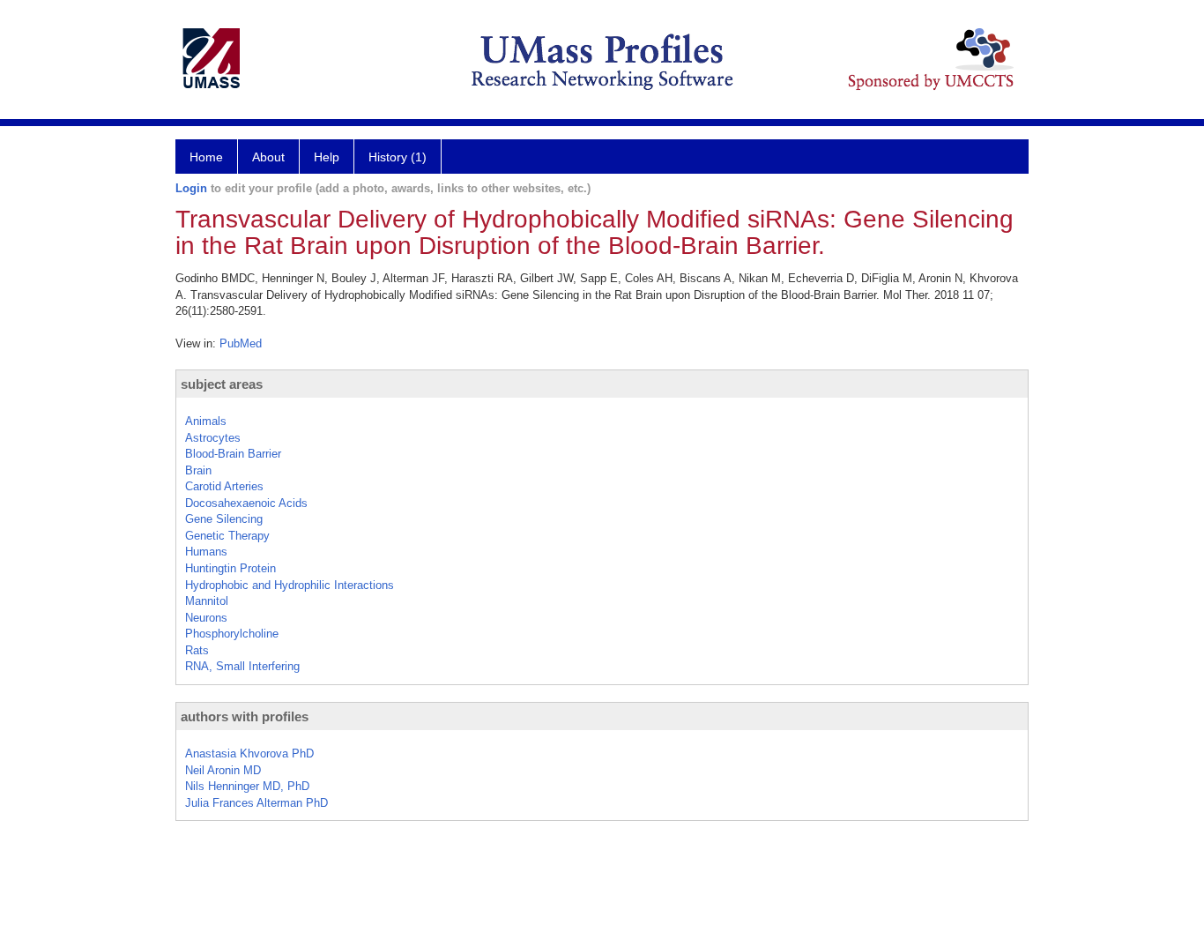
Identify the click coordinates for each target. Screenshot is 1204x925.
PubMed (240, 343)
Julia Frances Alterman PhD (256, 802)
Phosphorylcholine (232, 633)
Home (206, 157)
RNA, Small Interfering (242, 666)
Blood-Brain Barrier (233, 453)
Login (191, 188)
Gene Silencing (224, 519)
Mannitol (206, 601)
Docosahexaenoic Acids (246, 503)
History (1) (397, 157)
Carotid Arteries (224, 486)
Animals (206, 421)
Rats (197, 650)
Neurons (206, 617)
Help (326, 157)
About (268, 157)
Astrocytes (213, 437)
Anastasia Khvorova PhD (249, 753)
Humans (206, 551)
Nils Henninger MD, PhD (247, 786)
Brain (198, 470)
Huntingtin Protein (230, 568)
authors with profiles (244, 716)
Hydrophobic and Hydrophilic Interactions (289, 585)
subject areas (222, 384)
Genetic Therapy (227, 535)
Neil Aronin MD (223, 770)
